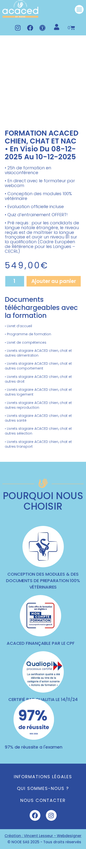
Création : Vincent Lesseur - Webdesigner (43, 835)
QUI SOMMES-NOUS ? (43, 788)
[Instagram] (17, 28)
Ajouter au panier (53, 281)
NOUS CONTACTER (43, 800)
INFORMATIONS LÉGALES (43, 777)
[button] (79, 9)
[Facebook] (30, 28)
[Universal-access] (42, 28)
